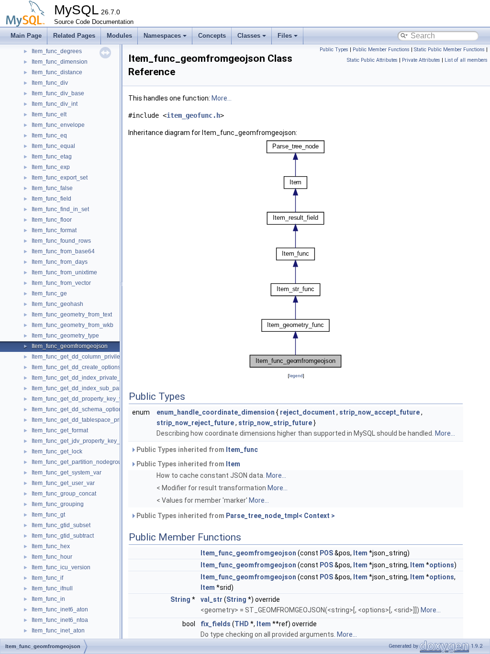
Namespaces (162, 35)
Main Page (26, 35)
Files (285, 35)
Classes (248, 35)
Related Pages (74, 35)
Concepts (212, 35)
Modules (119, 35)
